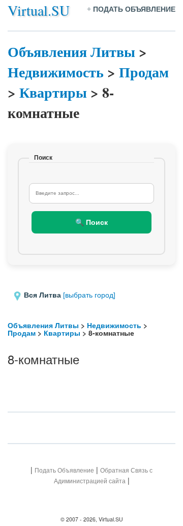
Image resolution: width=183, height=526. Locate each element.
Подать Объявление (64, 470)
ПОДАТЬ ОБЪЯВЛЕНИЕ (134, 9)
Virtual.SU (39, 10)
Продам (144, 72)
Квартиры (53, 92)
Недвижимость (56, 72)
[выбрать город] (89, 295)
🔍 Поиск (91, 222)
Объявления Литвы (71, 51)
